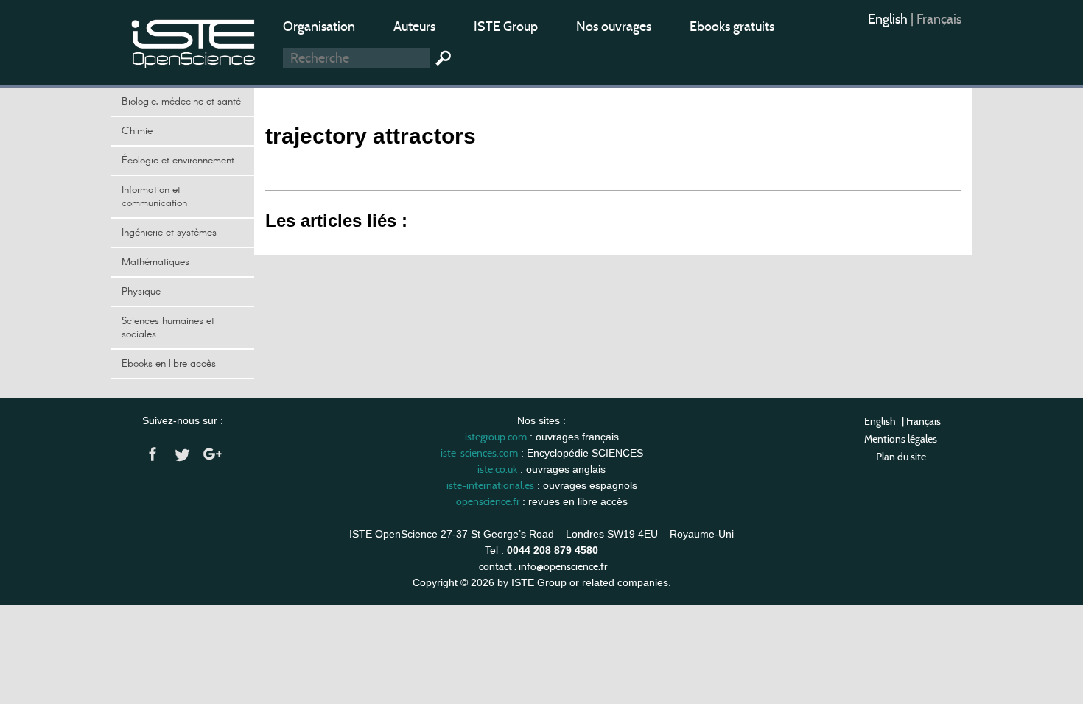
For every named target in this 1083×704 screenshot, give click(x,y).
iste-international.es (490, 485)
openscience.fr (487, 501)
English (889, 19)
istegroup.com (496, 436)
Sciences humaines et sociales (168, 328)
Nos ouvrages (613, 26)
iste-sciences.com (479, 453)
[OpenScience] (194, 41)
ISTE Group (506, 26)
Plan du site (901, 456)
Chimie (137, 131)
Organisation (319, 26)
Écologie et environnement (178, 160)
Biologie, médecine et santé (181, 101)
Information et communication (154, 197)
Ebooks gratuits (732, 26)
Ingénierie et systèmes (169, 232)
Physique (141, 291)
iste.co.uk (497, 469)
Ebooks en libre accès (169, 363)
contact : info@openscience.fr (543, 566)
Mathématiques (155, 262)
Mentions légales (900, 439)
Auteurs (414, 26)
